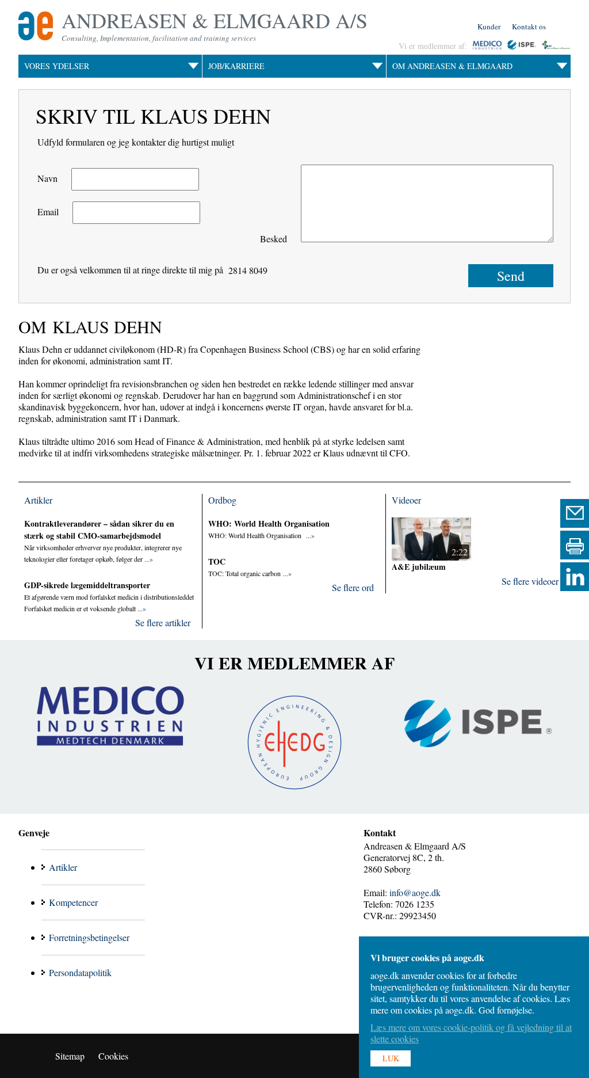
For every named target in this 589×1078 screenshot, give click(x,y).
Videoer (406, 500)
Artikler (38, 500)
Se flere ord (353, 587)
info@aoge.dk (415, 892)
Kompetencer (73, 902)
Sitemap (70, 1056)
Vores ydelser (56, 65)
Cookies (113, 1056)
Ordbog (222, 500)
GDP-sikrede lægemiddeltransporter (87, 585)
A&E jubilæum (419, 567)
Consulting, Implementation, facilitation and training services (159, 38)
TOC (216, 561)
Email (48, 211)
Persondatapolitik (80, 972)
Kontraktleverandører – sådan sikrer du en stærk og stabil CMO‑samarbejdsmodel (99, 529)
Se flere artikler (162, 622)
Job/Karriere (236, 65)
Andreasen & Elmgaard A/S (215, 20)
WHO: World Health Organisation (269, 523)
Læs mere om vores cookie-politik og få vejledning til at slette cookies (471, 1033)
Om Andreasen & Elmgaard (452, 65)
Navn (47, 178)
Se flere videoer (530, 581)
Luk (391, 1058)
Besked (273, 239)
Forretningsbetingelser (89, 937)
